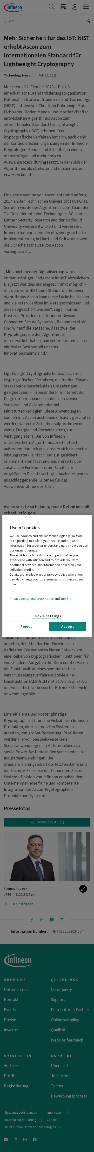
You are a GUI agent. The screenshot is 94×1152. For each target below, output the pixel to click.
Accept (67, 626)
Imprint (65, 598)
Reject (26, 626)
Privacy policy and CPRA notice (32, 598)
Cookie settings (47, 616)
